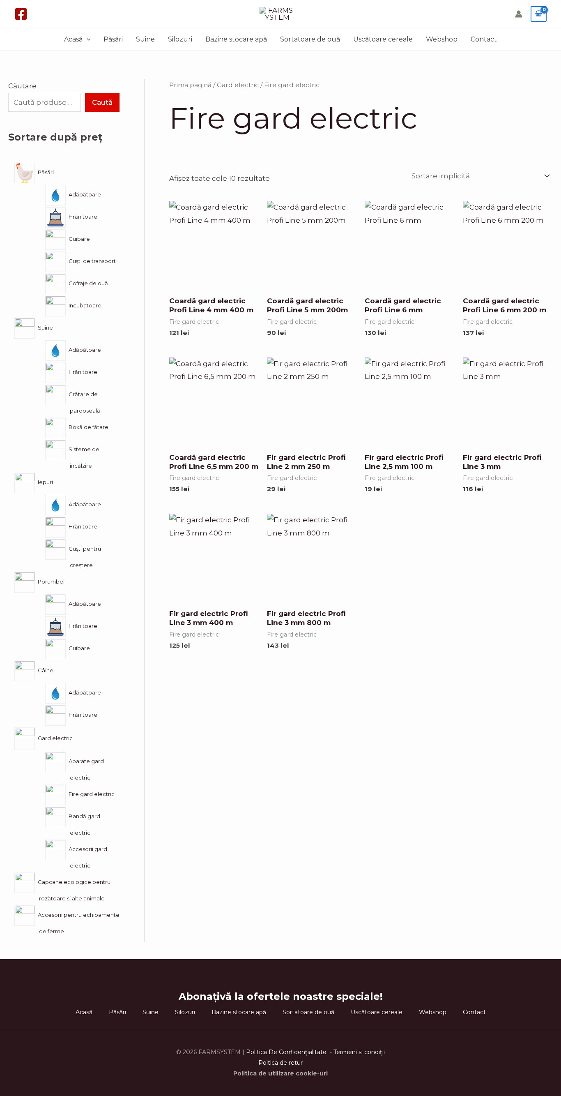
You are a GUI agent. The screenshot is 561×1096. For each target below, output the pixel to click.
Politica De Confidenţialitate (287, 1052)
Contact (484, 39)
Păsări (113, 39)
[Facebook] (21, 14)
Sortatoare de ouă (310, 39)
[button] (87, 39)
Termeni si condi (356, 1052)
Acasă (73, 39)
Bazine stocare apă (236, 39)
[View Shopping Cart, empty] (539, 14)
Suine (145, 39)
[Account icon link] (518, 14)
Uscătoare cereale (383, 39)
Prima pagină (190, 85)
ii (383, 1052)
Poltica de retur (280, 1062)
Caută (102, 102)
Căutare (22, 86)
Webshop (442, 39)
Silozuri (180, 39)
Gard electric (238, 85)
